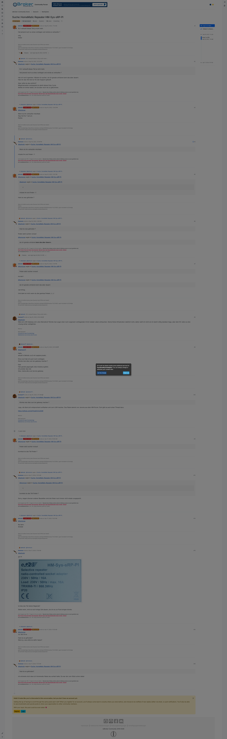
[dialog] (113, 369)
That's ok (126, 373)
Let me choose (102, 373)
